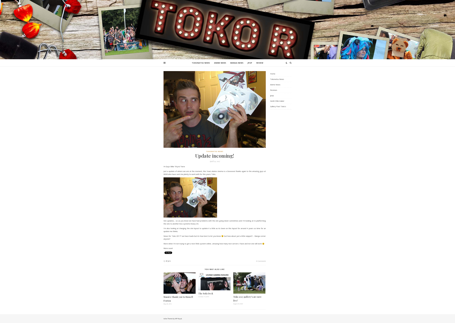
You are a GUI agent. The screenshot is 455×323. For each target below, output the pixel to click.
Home (272, 74)
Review (259, 63)
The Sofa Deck (205, 293)
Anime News (220, 63)
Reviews (273, 90)
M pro (168, 261)
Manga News (236, 63)
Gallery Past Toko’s (278, 106)
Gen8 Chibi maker (277, 101)
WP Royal (178, 319)
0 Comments (261, 261)
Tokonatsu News (201, 63)
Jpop (250, 63)
